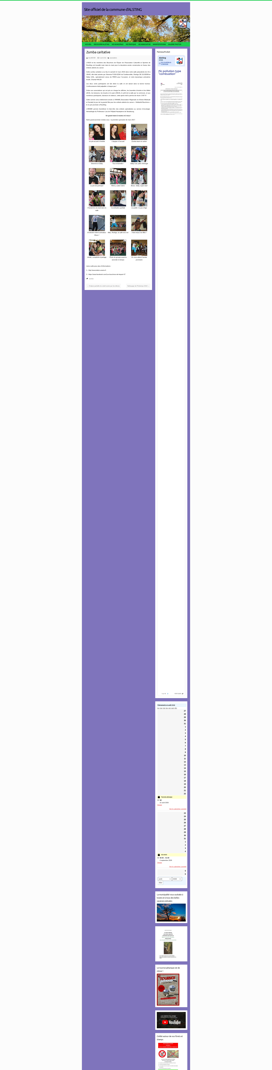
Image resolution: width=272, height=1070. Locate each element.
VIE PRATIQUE (131, 44)
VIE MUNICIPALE (117, 44)
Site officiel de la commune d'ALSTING (113, 9)
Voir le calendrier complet (177, 809)
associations (113, 58)
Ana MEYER (92, 58)
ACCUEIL (88, 44)
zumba (91, 278)
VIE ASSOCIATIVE (144, 44)
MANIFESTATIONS (159, 44)
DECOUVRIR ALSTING (101, 44)
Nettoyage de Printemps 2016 (138, 286)
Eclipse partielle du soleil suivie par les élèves (103, 286)
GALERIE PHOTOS (174, 44)
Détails (159, 805)
